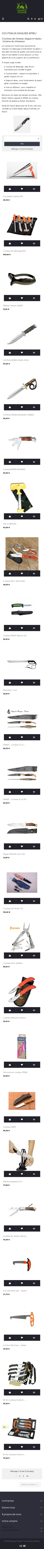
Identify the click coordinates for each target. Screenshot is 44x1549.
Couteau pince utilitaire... (13, 963)
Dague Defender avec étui (14, 854)
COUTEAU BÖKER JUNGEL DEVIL (16, 360)
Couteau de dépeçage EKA (14, 251)
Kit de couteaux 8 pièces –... (14, 1400)
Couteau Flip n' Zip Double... (14, 581)
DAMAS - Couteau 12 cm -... (14, 744)
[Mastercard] (20, 1546)
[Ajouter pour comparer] (34, 189)
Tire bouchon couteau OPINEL (15, 1072)
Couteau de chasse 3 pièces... (15, 1236)
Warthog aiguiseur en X (12, 1181)
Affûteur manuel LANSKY (13, 305)
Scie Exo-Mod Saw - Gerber (14, 1345)
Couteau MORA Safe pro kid (14, 635)
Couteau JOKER (9, 1127)
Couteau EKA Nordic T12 (13, 908)
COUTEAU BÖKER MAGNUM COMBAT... (19, 415)
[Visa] (24, 1546)
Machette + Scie (10, 690)
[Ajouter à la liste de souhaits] (22, 189)
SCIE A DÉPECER (9, 524)
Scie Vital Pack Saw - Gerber (15, 1290)
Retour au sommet (30, 1484)
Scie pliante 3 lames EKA (13, 196)
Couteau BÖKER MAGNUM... (14, 469)
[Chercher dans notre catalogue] (28, 18)
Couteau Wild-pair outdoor (14, 1017)
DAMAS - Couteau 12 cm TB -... (15, 799)
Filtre (22, 144)
